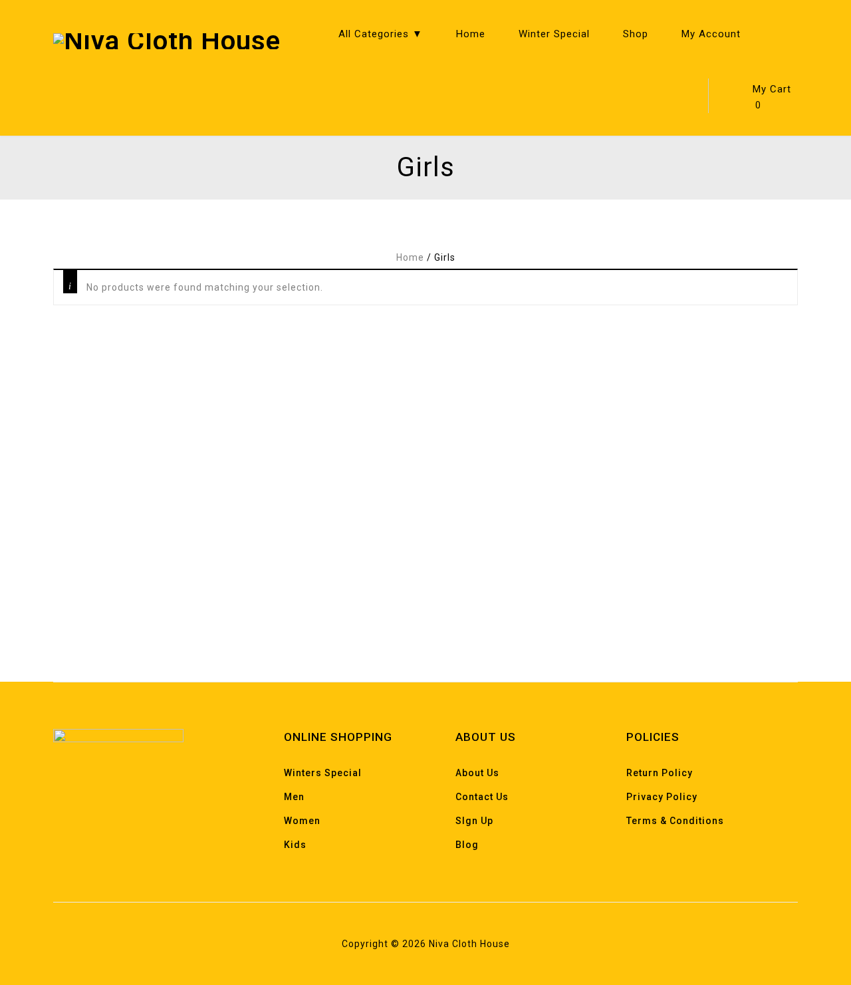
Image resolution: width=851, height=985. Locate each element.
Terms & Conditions (675, 820)
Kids (295, 844)
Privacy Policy (661, 796)
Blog (467, 844)
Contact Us (482, 796)
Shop (635, 34)
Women (302, 820)
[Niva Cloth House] (167, 40)
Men (294, 796)
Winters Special (323, 773)
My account (711, 34)
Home (470, 34)
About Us (477, 773)
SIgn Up (474, 820)
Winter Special (554, 34)
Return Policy (659, 773)
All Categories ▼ (380, 34)
